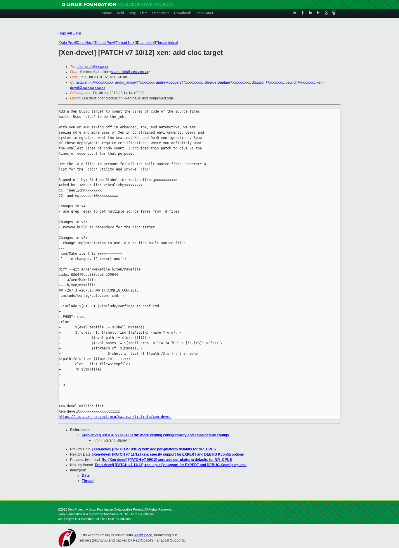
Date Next (85, 43)
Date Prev (67, 43)
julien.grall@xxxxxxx (92, 67)
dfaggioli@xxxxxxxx (267, 82)
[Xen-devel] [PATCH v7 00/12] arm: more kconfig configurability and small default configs (155, 435)
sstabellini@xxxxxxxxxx (129, 72)
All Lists (74, 33)
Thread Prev (104, 43)
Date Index (145, 43)
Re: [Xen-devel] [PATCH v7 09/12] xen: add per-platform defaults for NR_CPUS (167, 460)
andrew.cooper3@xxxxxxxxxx (179, 82)
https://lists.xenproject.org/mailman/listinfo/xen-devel (115, 417)
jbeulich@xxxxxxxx (300, 82)
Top (62, 33)
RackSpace (143, 535)
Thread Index (166, 43)
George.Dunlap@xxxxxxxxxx (227, 82)
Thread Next (125, 43)
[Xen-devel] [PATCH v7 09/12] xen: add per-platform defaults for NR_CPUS (154, 449)
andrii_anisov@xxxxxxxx (134, 82)
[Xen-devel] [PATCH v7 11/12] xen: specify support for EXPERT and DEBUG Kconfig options (168, 454)
